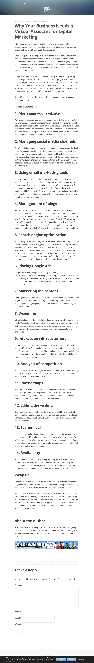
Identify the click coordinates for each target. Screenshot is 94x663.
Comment (19, 585)
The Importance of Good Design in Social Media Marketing (33, 563)
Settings (81, 659)
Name (18, 611)
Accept (61, 659)
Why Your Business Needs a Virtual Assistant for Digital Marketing (44, 31)
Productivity (28, 21)
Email (18, 618)
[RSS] (47, 649)
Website (18, 624)
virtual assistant (44, 21)
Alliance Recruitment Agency (63, 527)
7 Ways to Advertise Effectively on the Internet (64, 563)
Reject (71, 659)
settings (12, 661)
